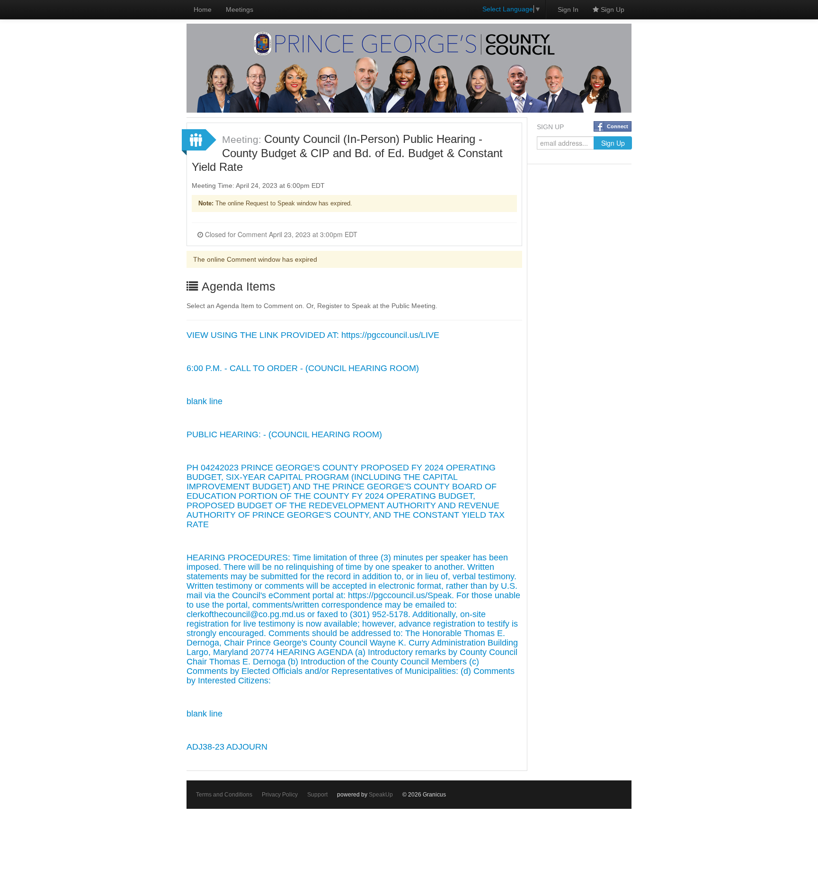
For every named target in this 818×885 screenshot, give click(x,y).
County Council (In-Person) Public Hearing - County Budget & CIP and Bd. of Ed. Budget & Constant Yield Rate (347, 153)
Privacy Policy (280, 794)
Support (317, 794)
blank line (204, 401)
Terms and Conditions (224, 794)
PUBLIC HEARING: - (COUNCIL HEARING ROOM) (284, 434)
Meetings (239, 9)
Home (203, 9)
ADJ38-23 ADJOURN (227, 747)
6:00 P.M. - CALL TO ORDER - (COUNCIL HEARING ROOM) (303, 368)
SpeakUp (381, 794)
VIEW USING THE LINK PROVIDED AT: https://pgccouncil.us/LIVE (313, 335)
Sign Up (611, 9)
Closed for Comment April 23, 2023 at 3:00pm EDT (280, 234)
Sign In (568, 9)
